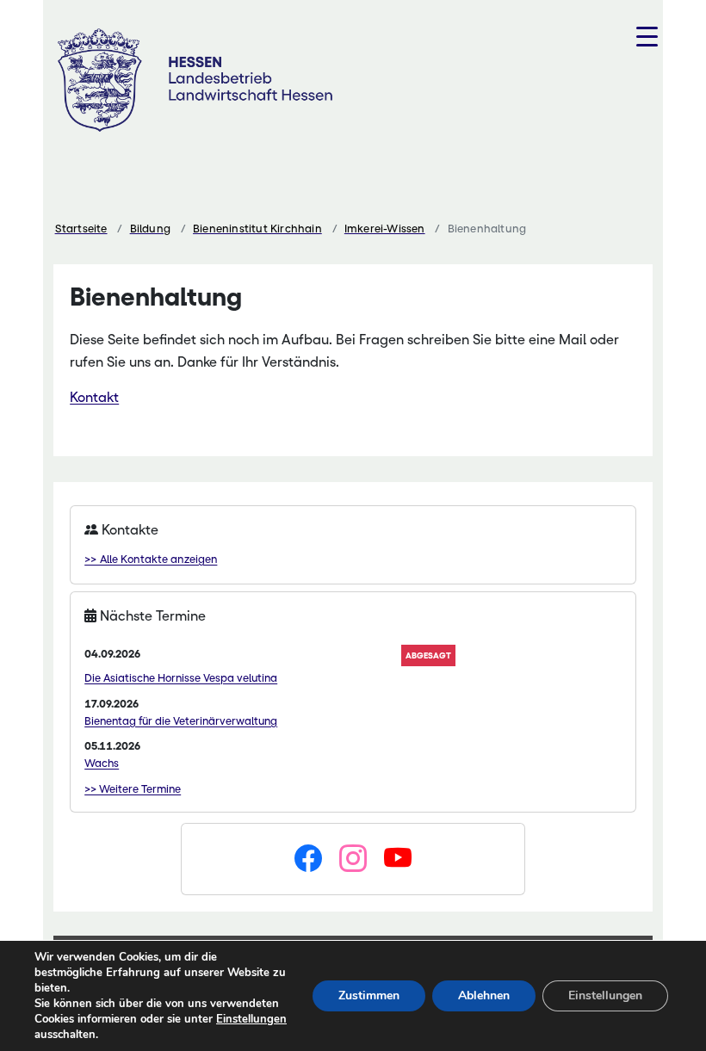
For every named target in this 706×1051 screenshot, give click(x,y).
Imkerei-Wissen (384, 228)
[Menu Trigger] (647, 36)
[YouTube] (398, 859)
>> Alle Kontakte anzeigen (150, 559)
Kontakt (94, 397)
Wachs (101, 763)
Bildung (150, 228)
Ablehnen (484, 995)
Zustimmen (368, 995)
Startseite (81, 228)
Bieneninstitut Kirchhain (257, 228)
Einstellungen (251, 1019)
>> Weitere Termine (132, 788)
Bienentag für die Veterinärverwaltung (180, 720)
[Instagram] (353, 859)
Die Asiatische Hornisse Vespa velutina (180, 677)
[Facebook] (308, 859)
